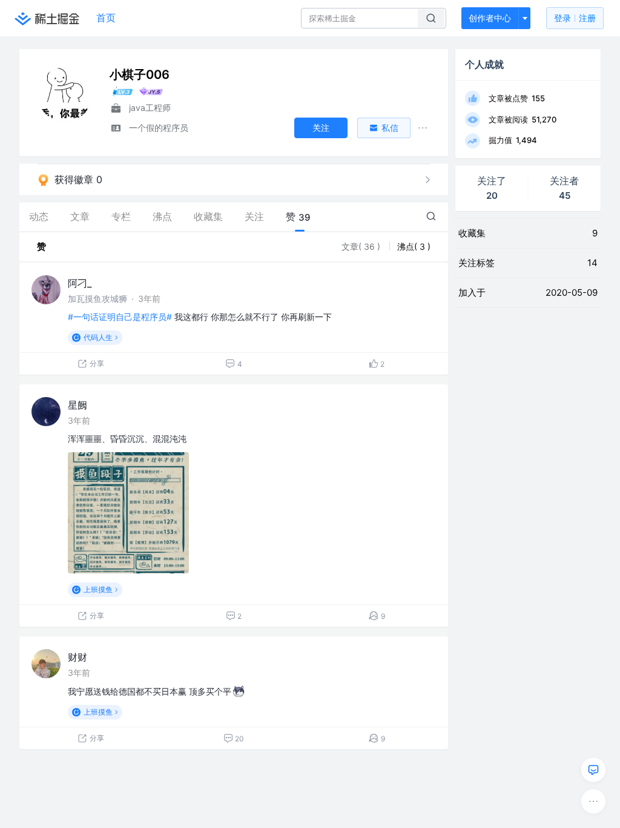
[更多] (593, 801)
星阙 (77, 405)
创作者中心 (490, 18)
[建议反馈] (593, 770)
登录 (575, 18)
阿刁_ (79, 283)
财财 (77, 657)
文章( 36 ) (362, 246)
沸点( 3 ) (413, 246)
